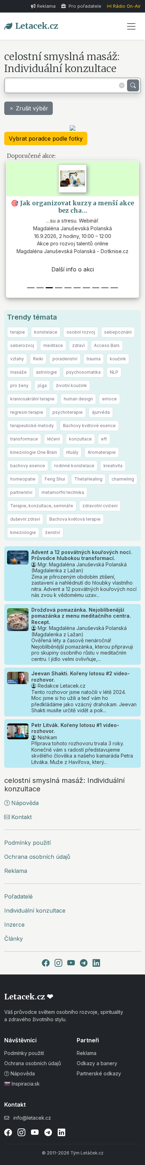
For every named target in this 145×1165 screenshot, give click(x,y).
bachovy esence (27, 465)
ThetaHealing (88, 479)
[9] (114, 288)
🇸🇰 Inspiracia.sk (22, 1084)
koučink (118, 358)
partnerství (21, 492)
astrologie (46, 372)
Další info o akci (72, 269)
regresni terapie (26, 412)
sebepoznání (118, 332)
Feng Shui (55, 479)
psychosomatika (83, 372)
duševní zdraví (25, 519)
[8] (104, 288)
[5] (77, 288)
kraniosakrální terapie (32, 398)
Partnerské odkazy (99, 1073)
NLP (114, 372)
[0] (30, 288)
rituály (72, 452)
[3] (58, 288)
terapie (17, 332)
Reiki (38, 358)
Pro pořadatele (84, 6)
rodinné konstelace (74, 465)
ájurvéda (101, 412)
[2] (49, 288)
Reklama (46, 6)
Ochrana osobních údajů (37, 856)
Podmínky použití (27, 842)
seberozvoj (22, 345)
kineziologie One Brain (33, 452)
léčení (53, 439)
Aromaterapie (102, 452)
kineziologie (23, 532)
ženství (52, 532)
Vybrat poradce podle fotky (46, 138)
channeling (123, 479)
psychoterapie (67, 412)
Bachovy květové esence (89, 425)
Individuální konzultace (34, 910)
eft (104, 439)
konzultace (80, 439)
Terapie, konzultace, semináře (41, 505)
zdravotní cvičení (100, 505)
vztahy (17, 358)
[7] (95, 288)
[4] (67, 288)
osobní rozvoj (81, 332)
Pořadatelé (18, 896)
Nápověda (25, 802)
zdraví (78, 345)
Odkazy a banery (97, 1063)
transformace (24, 439)
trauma (94, 358)
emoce (109, 398)
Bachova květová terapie (75, 519)
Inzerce (14, 924)
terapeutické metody (32, 425)
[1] (40, 288)
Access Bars (107, 345)
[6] (86, 288)
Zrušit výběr (32, 108)
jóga (42, 385)
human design (78, 398)
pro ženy (19, 385)
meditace (53, 345)
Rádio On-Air (127, 6)
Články (13, 938)
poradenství (64, 358)
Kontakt (21, 816)
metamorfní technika (63, 492)
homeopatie (23, 479)
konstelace (45, 332)
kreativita (112, 465)
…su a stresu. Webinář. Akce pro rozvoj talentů (71, 236)
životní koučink (71, 385)
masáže (18, 372)
